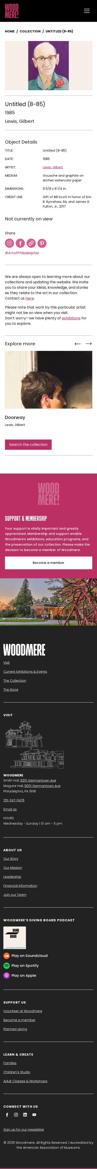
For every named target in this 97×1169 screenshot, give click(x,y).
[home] (42, 11)
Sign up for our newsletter (23, 1129)
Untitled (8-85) (59, 31)
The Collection (14, 680)
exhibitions (71, 318)
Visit (6, 662)
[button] (86, 10)
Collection (30, 31)
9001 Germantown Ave (42, 786)
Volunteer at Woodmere (22, 1011)
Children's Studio (16, 1072)
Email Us (10, 809)
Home (10, 31)
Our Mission (12, 867)
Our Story (10, 858)
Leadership (12, 876)
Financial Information (20, 886)
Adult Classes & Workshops (25, 1081)
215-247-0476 (13, 800)
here (29, 298)
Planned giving (15, 1029)
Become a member (48, 562)
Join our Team (14, 895)
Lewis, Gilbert (19, 121)
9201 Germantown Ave (38, 780)
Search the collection (28, 444)
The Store (10, 689)
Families (9, 1063)
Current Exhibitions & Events (25, 671)
